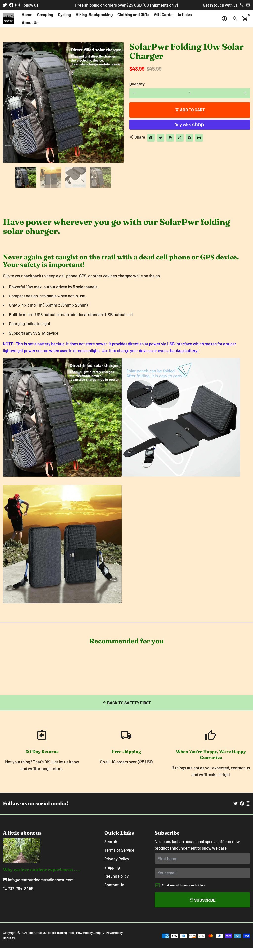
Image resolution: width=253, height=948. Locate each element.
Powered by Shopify (90, 933)
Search (110, 841)
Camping (45, 14)
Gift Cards (163, 14)
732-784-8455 (18, 888)
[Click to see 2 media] (50, 177)
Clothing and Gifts (133, 14)
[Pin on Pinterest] (170, 138)
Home (27, 14)
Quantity (137, 83)
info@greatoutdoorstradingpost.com (38, 879)
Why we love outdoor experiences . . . (41, 869)
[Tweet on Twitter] (160, 138)
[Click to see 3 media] (75, 177)
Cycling (64, 14)
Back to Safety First (126, 702)
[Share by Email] (199, 138)
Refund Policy (116, 875)
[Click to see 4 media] (100, 177)
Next (116, 103)
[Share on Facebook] (151, 138)
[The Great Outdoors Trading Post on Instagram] (17, 4)
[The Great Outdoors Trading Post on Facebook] (11, 4)
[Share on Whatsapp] (180, 138)
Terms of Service (119, 849)
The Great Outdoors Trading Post (51, 933)
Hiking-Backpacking (94, 14)
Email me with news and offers (183, 885)
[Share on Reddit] (189, 138)
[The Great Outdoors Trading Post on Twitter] (5, 4)
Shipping (112, 867)
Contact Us (114, 884)
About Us (30, 22)
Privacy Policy (116, 858)
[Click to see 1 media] (25, 177)
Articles (184, 14)
